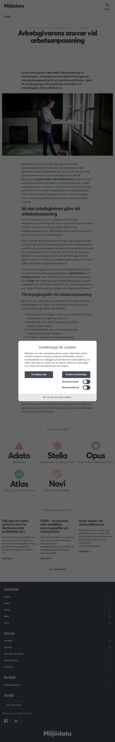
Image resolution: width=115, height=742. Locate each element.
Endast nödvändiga (76, 374)
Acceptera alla (38, 374)
